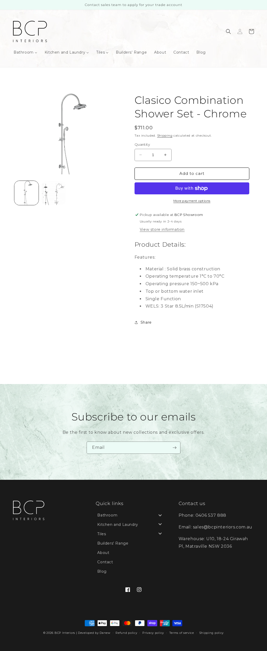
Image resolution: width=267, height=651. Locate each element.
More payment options (191, 201)
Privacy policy (153, 633)
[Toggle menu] (160, 515)
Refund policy (126, 633)
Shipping (165, 135)
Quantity (142, 144)
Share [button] (146, 322)
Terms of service (181, 633)
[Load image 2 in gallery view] (53, 193)
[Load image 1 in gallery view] (26, 193)
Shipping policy (211, 633)
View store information (162, 229)
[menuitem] (25, 52)
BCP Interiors (64, 633)
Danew (105, 633)
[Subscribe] (174, 448)
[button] (228, 31)
